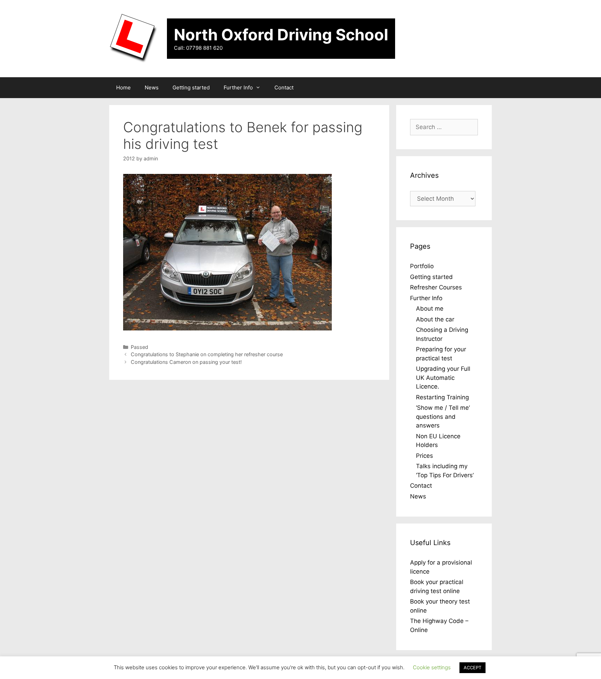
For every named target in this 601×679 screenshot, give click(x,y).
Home (123, 87)
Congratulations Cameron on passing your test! (186, 362)
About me (429, 308)
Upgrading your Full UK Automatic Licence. (443, 377)
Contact (284, 87)
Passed (139, 347)
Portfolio (422, 266)
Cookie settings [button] (432, 667)
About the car (435, 319)
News (152, 87)
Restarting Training (442, 397)
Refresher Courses (436, 287)
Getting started (191, 87)
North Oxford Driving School (281, 34)
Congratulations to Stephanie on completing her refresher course (207, 354)
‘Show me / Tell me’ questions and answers (443, 416)
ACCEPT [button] (472, 667)
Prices (424, 455)
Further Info (238, 87)
